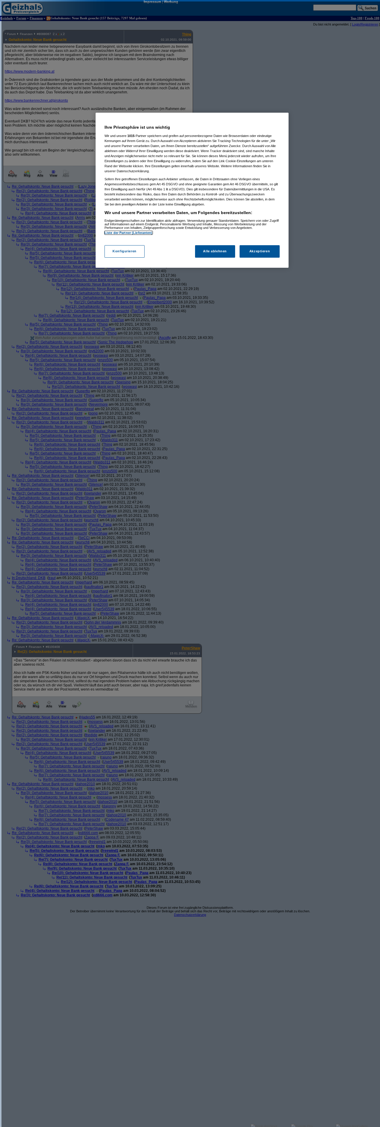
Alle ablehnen (215, 251)
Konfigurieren (124, 251)
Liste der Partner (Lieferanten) (128, 233)
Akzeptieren (259, 251)
